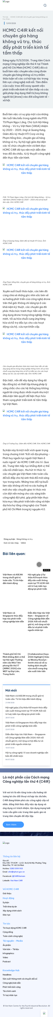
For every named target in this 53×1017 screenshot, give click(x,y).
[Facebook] (18, 1013)
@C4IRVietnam (18, 876)
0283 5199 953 (16, 868)
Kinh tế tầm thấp (11, 543)
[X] (29, 1013)
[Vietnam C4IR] (26, 846)
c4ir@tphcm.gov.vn (16, 872)
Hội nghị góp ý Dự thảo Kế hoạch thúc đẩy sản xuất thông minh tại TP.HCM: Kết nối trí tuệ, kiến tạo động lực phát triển (26, 710)
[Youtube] (35, 1013)
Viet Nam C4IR (16, 880)
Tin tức (5, 17)
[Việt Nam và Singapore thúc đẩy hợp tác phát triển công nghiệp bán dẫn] (14, 603)
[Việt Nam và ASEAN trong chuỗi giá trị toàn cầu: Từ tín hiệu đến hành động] (14, 564)
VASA (23, 543)
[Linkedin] (23, 1013)
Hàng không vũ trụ (25, 539)
